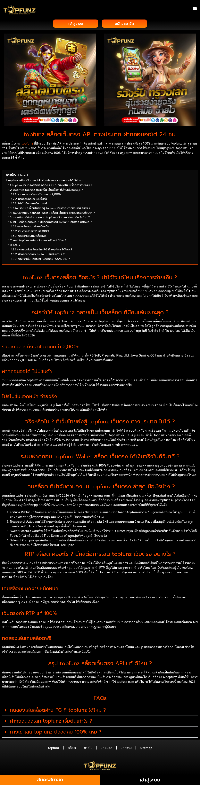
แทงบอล (106, 748)
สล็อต (72, 748)
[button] (195, 8)
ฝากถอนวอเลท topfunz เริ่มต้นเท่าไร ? (51, 721)
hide (23, 175)
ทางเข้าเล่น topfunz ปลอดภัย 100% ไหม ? (55, 732)
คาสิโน (88, 748)
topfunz (27, 143)
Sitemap (146, 748)
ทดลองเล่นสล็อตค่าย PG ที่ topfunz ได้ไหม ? (58, 710)
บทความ (126, 748)
